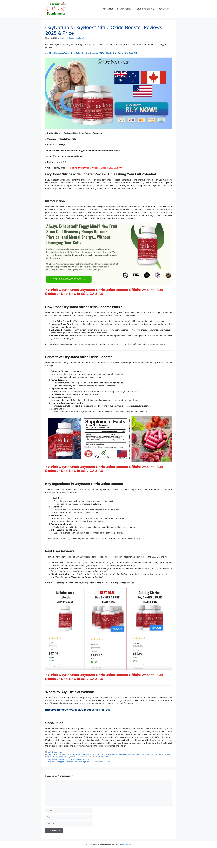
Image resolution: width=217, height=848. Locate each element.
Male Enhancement (55, 752)
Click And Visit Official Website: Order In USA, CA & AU (96, 168)
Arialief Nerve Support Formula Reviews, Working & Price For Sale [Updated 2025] (79, 762)
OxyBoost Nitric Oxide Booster (59, 754)
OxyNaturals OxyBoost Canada (127, 754)
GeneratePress (125, 844)
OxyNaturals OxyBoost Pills (55, 757)
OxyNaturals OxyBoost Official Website (155, 754)
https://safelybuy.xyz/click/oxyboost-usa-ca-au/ (77, 709)
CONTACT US (164, 9)
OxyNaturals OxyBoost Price (77, 757)
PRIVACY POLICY (124, 9)
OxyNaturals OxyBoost (80, 754)
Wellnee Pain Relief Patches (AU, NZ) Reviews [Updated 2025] (71, 759)
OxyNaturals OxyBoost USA (100, 757)
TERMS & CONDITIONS (145, 9)
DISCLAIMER (108, 9)
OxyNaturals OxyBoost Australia (102, 754)
